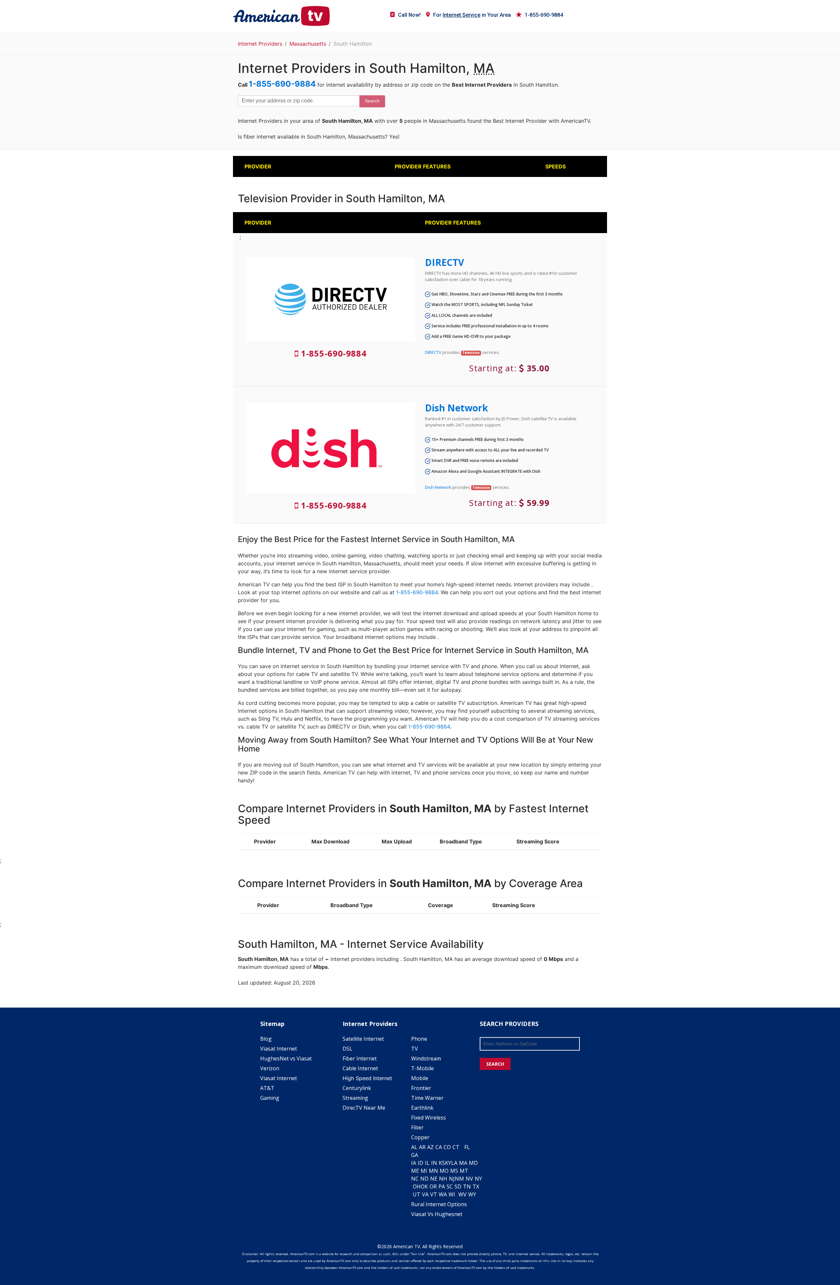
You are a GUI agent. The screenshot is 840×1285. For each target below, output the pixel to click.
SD (457, 1186)
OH (417, 1186)
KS (442, 1162)
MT (464, 1170)
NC (415, 1178)
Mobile (419, 1078)
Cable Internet (360, 1068)
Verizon (269, 1068)
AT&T (267, 1088)
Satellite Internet (363, 1038)
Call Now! (409, 15)
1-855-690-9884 (544, 15)
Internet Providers (260, 43)
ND (424, 1178)
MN (433, 1170)
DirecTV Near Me (364, 1107)
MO (444, 1170)
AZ (430, 1147)
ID (420, 1162)
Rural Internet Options (439, 1204)
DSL (347, 1048)
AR (422, 1147)
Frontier (421, 1088)
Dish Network (456, 408)
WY (472, 1194)
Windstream (426, 1058)
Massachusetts (307, 43)
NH (443, 1178)
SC (450, 1186)
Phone (419, 1038)
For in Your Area (472, 15)
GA (414, 1155)
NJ (452, 1178)
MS (454, 1170)
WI (452, 1194)
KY (448, 1162)
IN (434, 1162)
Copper (420, 1137)
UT (416, 1194)
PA (441, 1186)
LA (454, 1162)
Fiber (417, 1127)
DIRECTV (444, 262)
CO (447, 1147)
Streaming (355, 1097)
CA (438, 1147)
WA (443, 1194)
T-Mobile (422, 1068)
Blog (266, 1038)
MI (424, 1170)
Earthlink (422, 1107)
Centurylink (357, 1088)
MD (473, 1162)
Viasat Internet (278, 1048)
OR (433, 1186)
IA (413, 1162)
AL (414, 1147)
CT (455, 1147)
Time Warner (427, 1097)
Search (372, 100)
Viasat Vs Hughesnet (436, 1214)
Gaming (269, 1097)
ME (415, 1170)
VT (433, 1194)
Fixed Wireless (428, 1117)
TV (414, 1048)
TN (467, 1186)
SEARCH (495, 1064)
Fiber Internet (360, 1058)
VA (425, 1194)
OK (424, 1186)
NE (433, 1178)
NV (469, 1178)
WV (462, 1194)
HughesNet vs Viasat (286, 1058)
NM (459, 1178)
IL (427, 1162)
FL (467, 1147)
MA (463, 1162)
